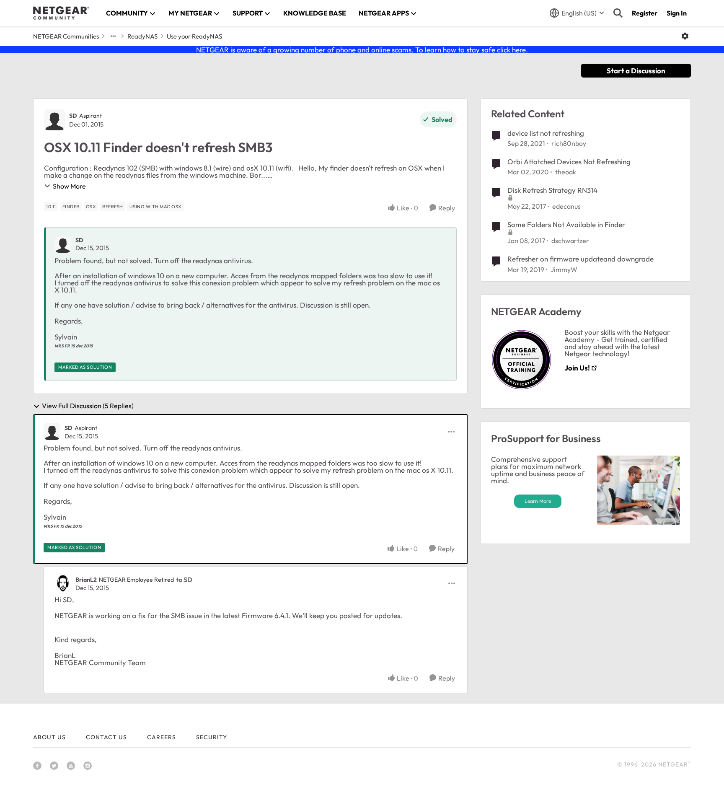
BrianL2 (86, 580)
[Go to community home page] (61, 13)
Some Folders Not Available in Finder (566, 224)
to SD (184, 579)
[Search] (618, 13)
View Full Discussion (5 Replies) (88, 406)
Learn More (538, 501)
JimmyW (564, 269)
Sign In (677, 13)
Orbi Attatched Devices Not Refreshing (569, 161)
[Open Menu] (685, 36)
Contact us (106, 737)
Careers (161, 737)
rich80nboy (568, 143)
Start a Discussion (636, 70)
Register (644, 13)
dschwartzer (570, 240)
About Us (49, 737)
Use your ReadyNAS (194, 36)
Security (211, 737)
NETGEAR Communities (66, 36)
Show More (69, 186)
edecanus (566, 206)
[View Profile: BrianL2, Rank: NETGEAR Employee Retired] (62, 583)
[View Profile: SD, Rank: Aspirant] (54, 119)
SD (73, 116)
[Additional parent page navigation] (113, 36)
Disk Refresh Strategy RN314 (552, 190)
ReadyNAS (142, 36)
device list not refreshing (545, 133)
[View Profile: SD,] (62, 244)
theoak (565, 171)
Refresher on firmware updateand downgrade (580, 258)
